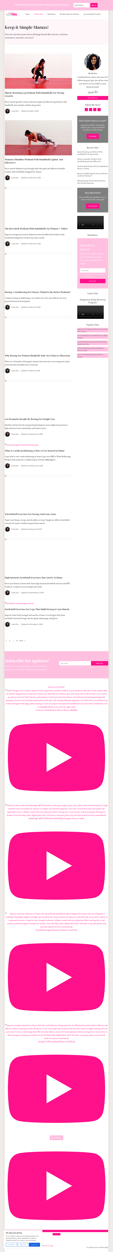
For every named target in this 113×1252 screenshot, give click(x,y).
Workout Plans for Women (69, 14)
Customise (11, 1244)
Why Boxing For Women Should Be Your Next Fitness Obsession (37, 355)
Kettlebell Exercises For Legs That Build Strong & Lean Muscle (37, 609)
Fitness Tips (38, 14)
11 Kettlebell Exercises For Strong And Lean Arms (30, 514)
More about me (92, 98)
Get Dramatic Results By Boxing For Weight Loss (30, 419)
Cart (87, 1247)
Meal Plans (51, 14)
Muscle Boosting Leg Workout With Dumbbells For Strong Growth (34, 94)
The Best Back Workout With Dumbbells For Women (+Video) (36, 228)
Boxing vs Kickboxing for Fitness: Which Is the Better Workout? (38, 292)
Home (28, 14)
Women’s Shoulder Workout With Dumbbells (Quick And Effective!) (34, 161)
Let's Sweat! (92, 206)
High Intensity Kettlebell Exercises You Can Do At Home (33, 577)
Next (21, 641)
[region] (23, 1239)
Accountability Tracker (92, 14)
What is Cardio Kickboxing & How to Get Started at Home (35, 450)
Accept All (34, 1244)
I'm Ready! (93, 136)
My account (94, 1247)
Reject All (23, 1244)
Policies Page (49, 1246)
